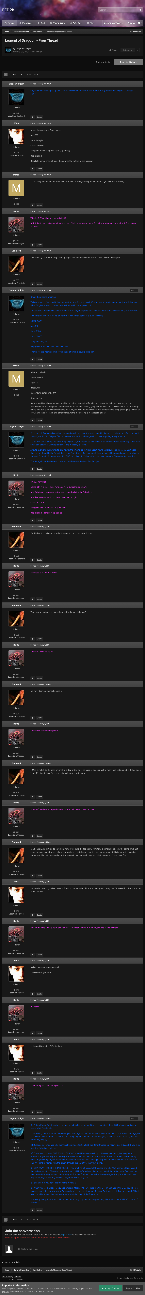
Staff (42, 23)
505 (17, 280)
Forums (10, 23)
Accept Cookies (111, 1288)
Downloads (27, 23)
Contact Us (9, 1279)
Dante (16, 211)
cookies (20, 1288)
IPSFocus (17, 1277)
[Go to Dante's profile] (16, 224)
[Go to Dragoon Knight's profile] (8, 50)
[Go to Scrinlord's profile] (16, 264)
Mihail (16, 174)
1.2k (17, 204)
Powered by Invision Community (130, 1278)
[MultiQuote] (32, 117)
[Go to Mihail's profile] (16, 188)
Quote (39, 117)
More (92, 23)
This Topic (130, 10)
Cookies (19, 1279)
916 (17, 152)
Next (15, 74)
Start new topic (103, 62)
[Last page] (22, 74)
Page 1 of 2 (32, 74)
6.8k (17, 241)
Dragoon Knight (23, 48)
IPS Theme (6, 1277)
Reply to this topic (128, 62)
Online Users (59, 23)
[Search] (140, 10)
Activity (76, 23)
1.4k (17, 113)
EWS (16, 123)
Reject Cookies (133, 1288)
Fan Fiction (37, 51)
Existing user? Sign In (114, 23)
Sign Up (131, 23)
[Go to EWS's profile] (16, 136)
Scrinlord (16, 251)
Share (114, 50)
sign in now (66, 1234)
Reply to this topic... (29, 1249)
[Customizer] (140, 23)
